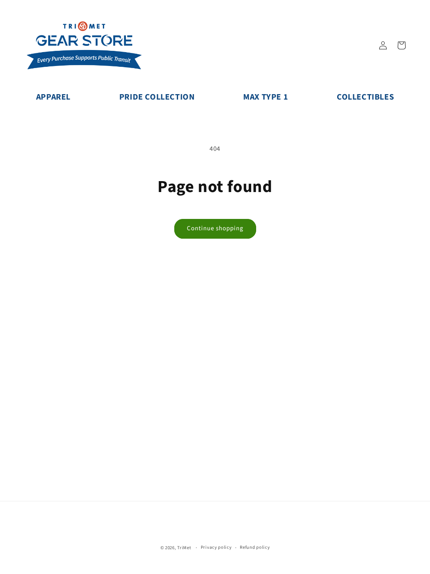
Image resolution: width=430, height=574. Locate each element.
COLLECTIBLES (365, 97)
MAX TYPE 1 (265, 97)
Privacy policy (216, 547)
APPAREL (53, 97)
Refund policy (255, 547)
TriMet (184, 548)
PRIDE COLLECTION (157, 97)
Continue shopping (215, 228)
